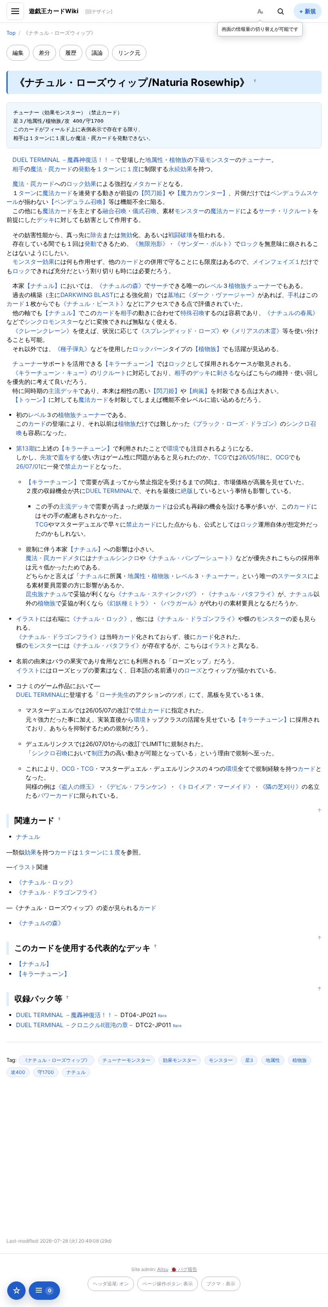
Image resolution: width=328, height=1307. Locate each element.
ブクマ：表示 (220, 1284)
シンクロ (128, 558)
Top (11, 33)
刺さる (225, 373)
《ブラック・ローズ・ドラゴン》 (235, 423)
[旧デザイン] (98, 11)
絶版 (187, 491)
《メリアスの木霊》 (255, 331)
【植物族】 (207, 349)
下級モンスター (214, 160)
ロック (75, 184)
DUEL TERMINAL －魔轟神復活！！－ (63, 160)
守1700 (46, 1072)
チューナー (256, 160)
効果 (90, 184)
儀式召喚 (144, 211)
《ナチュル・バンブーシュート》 (191, 558)
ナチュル (104, 558)
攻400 (18, 1072)
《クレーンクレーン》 (42, 331)
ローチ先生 (114, 694)
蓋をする (70, 457)
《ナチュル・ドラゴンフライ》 (196, 619)
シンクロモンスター (51, 321)
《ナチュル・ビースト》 (93, 303)
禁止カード (80, 466)
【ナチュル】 (42, 285)
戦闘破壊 (180, 235)
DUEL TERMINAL (109, 491)
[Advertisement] (93, 1161)
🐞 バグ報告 (184, 1269)
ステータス (293, 576)
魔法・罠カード (51, 169)
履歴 (70, 52)
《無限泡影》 (150, 243)
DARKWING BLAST (87, 295)
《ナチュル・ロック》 (100, 619)
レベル (213, 285)
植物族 (178, 160)
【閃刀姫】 (153, 193)
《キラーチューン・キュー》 (51, 373)
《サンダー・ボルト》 (204, 243)
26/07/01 (28, 466)
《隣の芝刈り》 (281, 786)
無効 (126, 235)
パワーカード (56, 795)
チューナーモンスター (126, 1060)
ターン (27, 193)
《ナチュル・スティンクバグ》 (158, 594)
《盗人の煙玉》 (77, 786)
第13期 (25, 448)
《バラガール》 (179, 603)
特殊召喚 (192, 313)
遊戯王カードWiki (54, 11)
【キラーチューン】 (129, 363)
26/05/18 (251, 457)
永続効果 (180, 169)
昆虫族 (35, 594)
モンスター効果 (33, 261)
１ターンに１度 (117, 169)
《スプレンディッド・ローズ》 (180, 331)
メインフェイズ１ (276, 261)
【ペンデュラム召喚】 (78, 202)
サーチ (267, 211)
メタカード (147, 184)
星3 (249, 1060)
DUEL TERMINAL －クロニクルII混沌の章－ (75, 1025)
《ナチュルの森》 (120, 285)
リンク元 (129, 52)
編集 (18, 52)
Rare (162, 1015)
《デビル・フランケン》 (137, 786)
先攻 (46, 457)
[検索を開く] (281, 11)
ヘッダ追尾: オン (111, 1284)
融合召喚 (114, 211)
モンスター (189, 211)
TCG (220, 457)
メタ (74, 558)
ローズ (193, 670)
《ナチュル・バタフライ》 (242, 594)
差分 (44, 52)
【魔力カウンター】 (201, 193)
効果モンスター (179, 1060)
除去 (96, 235)
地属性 (154, 160)
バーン (159, 349)
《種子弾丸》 (72, 349)
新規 (310, 11)
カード (129, 261)
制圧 (98, 753)
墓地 (174, 295)
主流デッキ (63, 391)
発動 (84, 169)
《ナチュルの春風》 (291, 313)
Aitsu (162, 1269)
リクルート (297, 211)
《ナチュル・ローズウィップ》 (56, 1060)
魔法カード (57, 193)
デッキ (45, 219)
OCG (282, 457)
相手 (18, 169)
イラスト (28, 619)
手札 (294, 295)
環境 (173, 448)
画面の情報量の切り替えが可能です (260, 29)
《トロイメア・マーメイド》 (215, 786)
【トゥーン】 (30, 399)
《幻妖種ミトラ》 (128, 603)
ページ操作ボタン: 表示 (167, 1284)
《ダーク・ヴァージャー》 (222, 295)
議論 (97, 52)
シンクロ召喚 (50, 753)
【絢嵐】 (198, 391)
